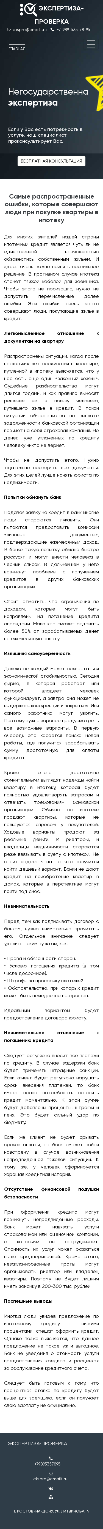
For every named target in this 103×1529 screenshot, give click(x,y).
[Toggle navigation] (91, 44)
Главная (17, 48)
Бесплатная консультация (51, 161)
